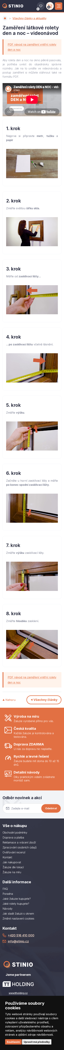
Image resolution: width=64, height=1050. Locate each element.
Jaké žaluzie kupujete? (17, 898)
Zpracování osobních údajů (20, 847)
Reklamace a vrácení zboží (19, 842)
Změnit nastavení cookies (18, 918)
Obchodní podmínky (15, 832)
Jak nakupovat (12, 862)
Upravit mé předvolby (37, 1041)
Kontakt (7, 857)
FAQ (5, 888)
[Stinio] (13, 6)
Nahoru (10, 700)
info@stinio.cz (18, 941)
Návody (7, 908)
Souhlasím (13, 1041)
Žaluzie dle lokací (13, 867)
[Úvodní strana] (5, 18)
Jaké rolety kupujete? (16, 903)
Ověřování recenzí (14, 852)
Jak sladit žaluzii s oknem (18, 913)
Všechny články (45, 700)
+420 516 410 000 (21, 935)
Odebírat (51, 808)
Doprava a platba (13, 837)
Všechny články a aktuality (29, 18)
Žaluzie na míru (12, 872)
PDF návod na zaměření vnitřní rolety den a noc (32, 47)
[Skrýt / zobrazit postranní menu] (58, 6)
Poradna (8, 893)
